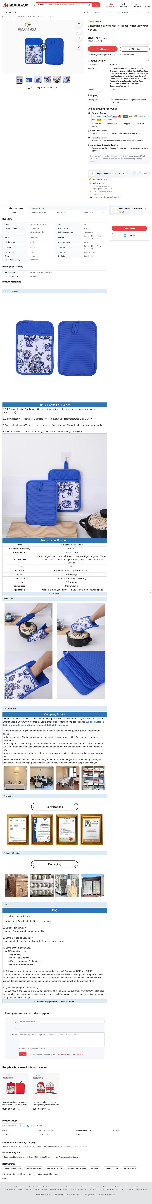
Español (28, 1189)
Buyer (97, 12)
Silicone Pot (95, 1168)
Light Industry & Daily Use (17, 17)
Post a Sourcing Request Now (70, 1054)
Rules (148, 12)
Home (4, 17)
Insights (136, 1187)
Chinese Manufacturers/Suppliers (47, 1187)
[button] (99, 212)
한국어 (95, 1189)
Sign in (147, 6)
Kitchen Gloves (49, 17)
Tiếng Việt (130, 1189)
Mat (3, 1130)
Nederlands (80, 1189)
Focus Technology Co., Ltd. (60, 1195)
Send (23, 1054)
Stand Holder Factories (12, 1168)
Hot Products (18, 1187)
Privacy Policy (111, 1195)
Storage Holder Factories (77, 1168)
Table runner (43, 1134)
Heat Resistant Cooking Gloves (66, 1157)
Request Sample (129, 54)
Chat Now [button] (136, 49)
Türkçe (122, 1189)
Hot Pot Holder (9, 1174)
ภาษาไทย (115, 1189)
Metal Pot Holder (130, 1168)
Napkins (116, 1130)
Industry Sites (91, 1187)
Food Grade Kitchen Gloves (14, 1157)
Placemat (79, 1134)
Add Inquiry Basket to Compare (44, 87)
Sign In (91, 197)
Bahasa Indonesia (142, 1189)
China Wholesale (66, 1187)
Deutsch (71, 1189)
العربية (89, 1189)
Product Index (117, 1187)
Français (45, 1189)
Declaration (100, 1195)
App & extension (122, 12)
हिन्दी (108, 1189)
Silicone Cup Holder (111, 1168)
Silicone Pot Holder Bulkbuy (48, 1174)
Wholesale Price (79, 1187)
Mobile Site (127, 1187)
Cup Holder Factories (55, 1168)
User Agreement (89, 1195)
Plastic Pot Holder (26, 1174)
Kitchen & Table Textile (35, 17)
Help (108, 12)
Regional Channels (104, 1187)
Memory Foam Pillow (83, 1130)
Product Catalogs (36, 1125)
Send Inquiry (102, 49)
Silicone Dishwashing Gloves (39, 1157)
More (4, 1178)
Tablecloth (6, 1134)
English (20, 1189)
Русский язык (54, 1189)
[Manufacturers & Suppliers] (15, 4)
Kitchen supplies (45, 1130)
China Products (30, 1187)
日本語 (102, 1189)
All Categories (11, 12)
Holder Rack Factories (34, 1168)
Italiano (64, 1189)
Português (36, 1189)
